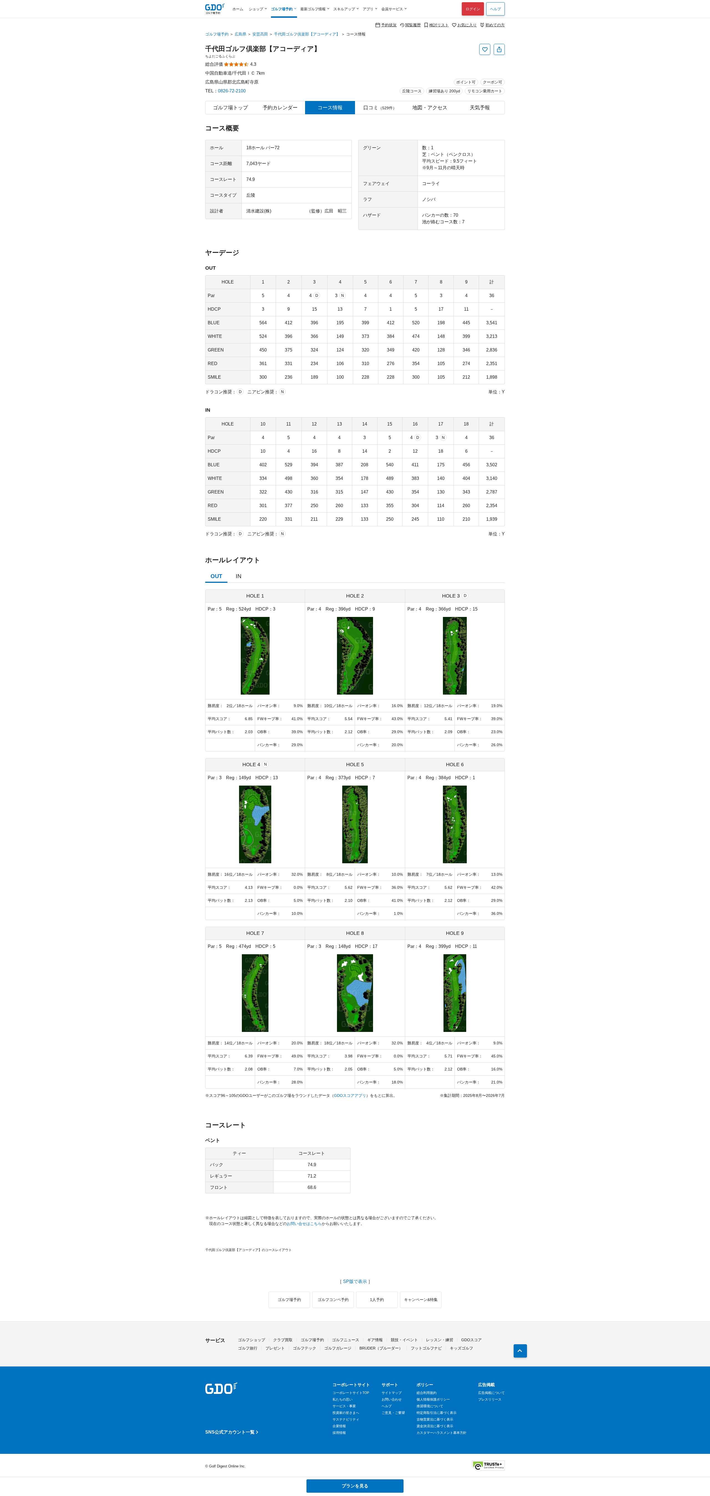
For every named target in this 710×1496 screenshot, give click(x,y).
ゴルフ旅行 (247, 1348)
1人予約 (377, 1299)
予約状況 (389, 25)
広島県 (240, 34)
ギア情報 (375, 1340)
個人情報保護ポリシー (433, 1399)
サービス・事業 (344, 1406)
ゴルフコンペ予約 (333, 1299)
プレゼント (275, 1348)
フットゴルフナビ (426, 1348)
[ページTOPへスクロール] (520, 1351)
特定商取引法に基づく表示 (437, 1413)
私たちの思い (343, 1399)
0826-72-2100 (232, 90)
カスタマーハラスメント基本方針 (441, 1433)
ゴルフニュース (345, 1340)
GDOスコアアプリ (350, 1095)
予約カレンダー (280, 107)
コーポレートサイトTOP (351, 1393)
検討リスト (439, 25)
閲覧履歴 (413, 25)
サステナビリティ (346, 1419)
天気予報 (480, 107)
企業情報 (339, 1426)
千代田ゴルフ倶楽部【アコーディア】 (307, 34)
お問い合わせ (392, 1399)
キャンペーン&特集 (421, 1299)
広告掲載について (491, 1393)
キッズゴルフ (461, 1348)
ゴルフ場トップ (230, 107)
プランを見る (355, 1486)
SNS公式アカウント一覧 (230, 1432)
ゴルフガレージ (337, 1348)
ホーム (237, 9)
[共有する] (499, 49)
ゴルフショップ (251, 1340)
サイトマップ (392, 1393)
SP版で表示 (355, 1281)
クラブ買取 (283, 1340)
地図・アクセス (429, 107)
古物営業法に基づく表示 (435, 1419)
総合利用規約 (427, 1393)
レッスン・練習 (439, 1340)
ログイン (473, 9)
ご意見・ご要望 (393, 1413)
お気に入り (467, 25)
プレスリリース (489, 1399)
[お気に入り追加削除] (484, 49)
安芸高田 (260, 34)
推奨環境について (430, 1406)
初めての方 (495, 25)
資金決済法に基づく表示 (435, 1426)
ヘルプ (495, 9)
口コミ (380, 107)
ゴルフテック (304, 1348)
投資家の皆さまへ (346, 1413)
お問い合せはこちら (304, 1223)
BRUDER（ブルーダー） (381, 1348)
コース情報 (330, 107)
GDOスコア (471, 1340)
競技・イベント (404, 1340)
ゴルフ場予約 (217, 34)
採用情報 (339, 1433)
